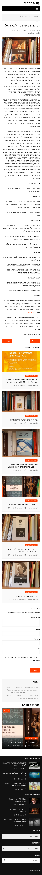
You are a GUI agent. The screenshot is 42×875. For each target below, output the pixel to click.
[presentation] (4, 710)
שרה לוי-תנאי (20, 695)
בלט (32, 687)
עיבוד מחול (11, 690)
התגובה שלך (35, 617)
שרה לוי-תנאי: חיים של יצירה (25, 596)
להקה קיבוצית (17, 690)
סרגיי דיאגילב (12, 695)
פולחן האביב (26, 687)
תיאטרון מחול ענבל (18, 693)
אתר (38, 648)
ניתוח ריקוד (20, 698)
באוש (24, 698)
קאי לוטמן (29, 690)
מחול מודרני (35, 687)
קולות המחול (32, 3)
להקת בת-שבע (12, 687)
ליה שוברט (20, 687)
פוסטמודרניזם (29, 698)
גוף (16, 695)
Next (8, 341)
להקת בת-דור (35, 690)
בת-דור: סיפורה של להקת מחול (24, 420)
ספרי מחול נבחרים (32, 33)
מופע (35, 698)
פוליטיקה (8, 693)
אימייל (37, 639)
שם (38, 630)
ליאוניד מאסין (23, 690)
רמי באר (28, 693)
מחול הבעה (27, 695)
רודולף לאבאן (33, 695)
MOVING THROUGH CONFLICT (23, 504)
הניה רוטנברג (34, 30)
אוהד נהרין (32, 693)
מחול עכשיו (32, 313)
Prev (33, 341)
